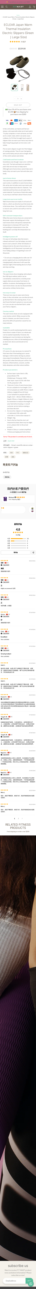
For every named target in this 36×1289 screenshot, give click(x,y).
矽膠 (6, 457)
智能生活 (25, 452)
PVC (17, 452)
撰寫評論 (7, 477)
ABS (11, 452)
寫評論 (16, 552)
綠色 (13, 457)
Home (18, 15)
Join (29, 1281)
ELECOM (11, 441)
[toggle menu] (2, 6)
